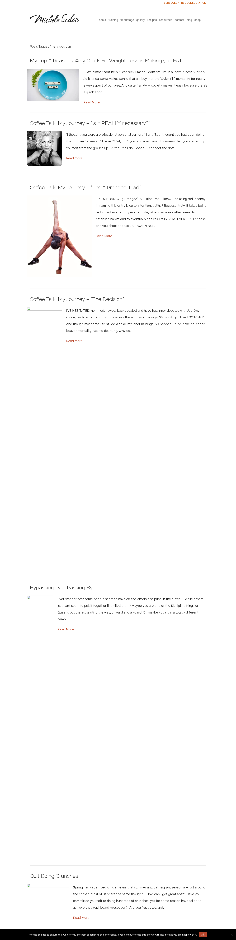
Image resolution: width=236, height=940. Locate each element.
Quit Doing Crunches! (54, 876)
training (113, 20)
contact (179, 20)
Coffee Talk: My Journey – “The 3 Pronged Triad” (85, 187)
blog (189, 20)
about (102, 20)
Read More (91, 102)
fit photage (127, 20)
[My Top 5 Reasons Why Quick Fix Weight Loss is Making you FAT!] (53, 85)
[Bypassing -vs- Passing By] (40, 724)
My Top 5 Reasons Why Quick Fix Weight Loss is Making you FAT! (106, 61)
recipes (152, 20)
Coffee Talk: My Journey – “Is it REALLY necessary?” (90, 123)
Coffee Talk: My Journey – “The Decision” (77, 299)
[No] (231, 934)
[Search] (204, 20)
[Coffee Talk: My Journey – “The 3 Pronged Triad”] (59, 236)
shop (197, 20)
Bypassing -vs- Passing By (61, 588)
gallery (140, 20)
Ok (203, 934)
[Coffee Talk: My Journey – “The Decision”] (44, 436)
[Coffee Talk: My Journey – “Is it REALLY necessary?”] (44, 148)
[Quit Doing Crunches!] (48, 897)
